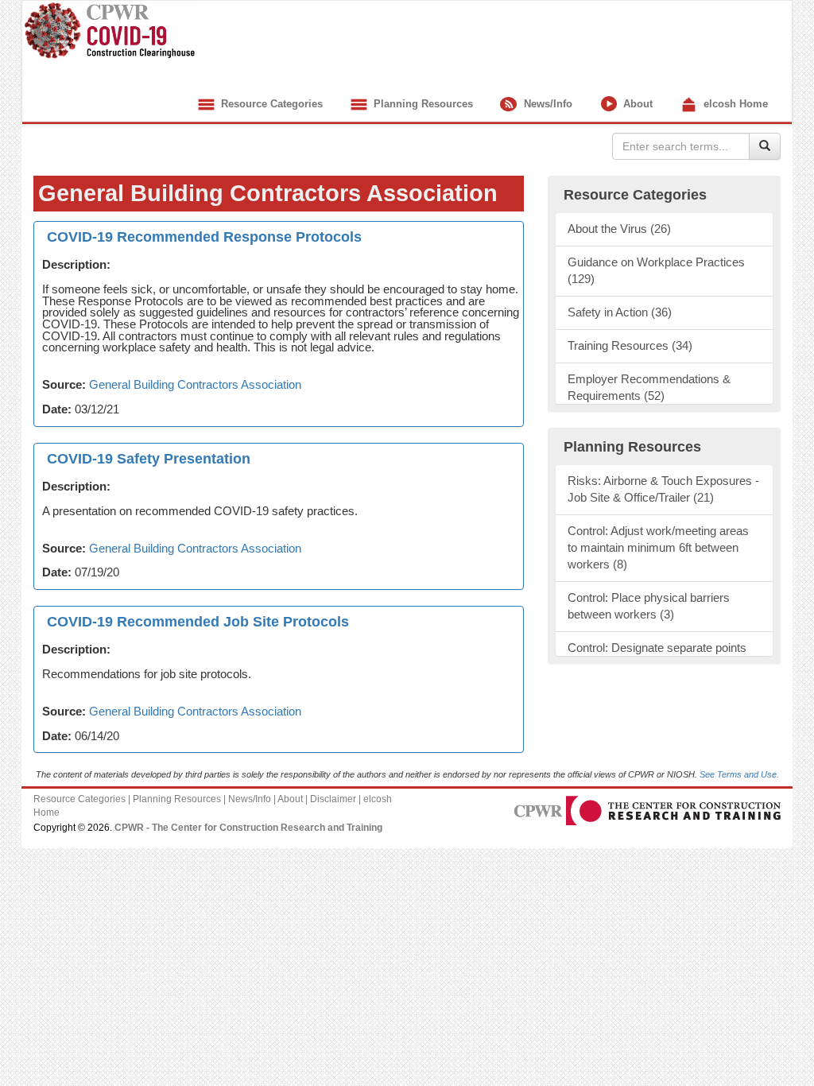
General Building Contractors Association (195, 384)
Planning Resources (421, 104)
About (636, 104)
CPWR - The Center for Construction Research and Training (248, 827)
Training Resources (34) (630, 345)
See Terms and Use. (739, 774)
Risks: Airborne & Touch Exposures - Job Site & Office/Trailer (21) (663, 489)
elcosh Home (734, 104)
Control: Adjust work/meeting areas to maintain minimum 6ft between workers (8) (658, 548)
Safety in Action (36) (620, 312)
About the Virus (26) (619, 229)
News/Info (546, 104)
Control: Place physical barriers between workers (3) (649, 606)
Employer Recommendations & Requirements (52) (649, 387)
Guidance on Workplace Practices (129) (656, 270)
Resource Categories (270, 104)
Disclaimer (333, 799)
